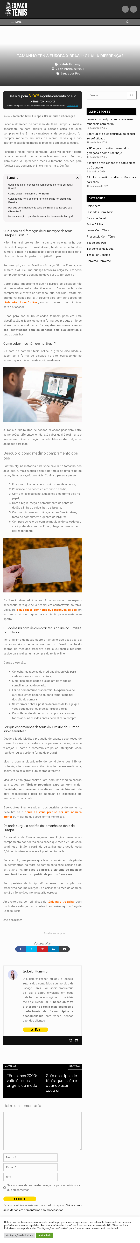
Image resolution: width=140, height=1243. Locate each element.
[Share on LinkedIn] (53, 949)
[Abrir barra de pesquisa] (127, 22)
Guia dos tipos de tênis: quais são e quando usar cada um (61, 1083)
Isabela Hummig (69, 64)
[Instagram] (133, 9)
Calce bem (93, 206)
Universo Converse (99, 261)
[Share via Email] (64, 949)
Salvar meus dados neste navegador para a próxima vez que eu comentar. (44, 1187)
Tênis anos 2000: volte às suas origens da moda (22, 1080)
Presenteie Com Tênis (101, 236)
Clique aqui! (72, 105)
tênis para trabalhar (61, 902)
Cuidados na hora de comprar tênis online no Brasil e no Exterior (39, 200)
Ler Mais (35, 1029)
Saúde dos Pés (70, 73)
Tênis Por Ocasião (98, 255)
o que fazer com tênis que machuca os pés (46, 610)
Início (6, 116)
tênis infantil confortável (20, 302)
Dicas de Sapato (97, 218)
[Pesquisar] (132, 95)
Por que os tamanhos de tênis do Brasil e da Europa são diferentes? (40, 209)
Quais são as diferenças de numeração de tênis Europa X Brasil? (40, 186)
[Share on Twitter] (31, 949)
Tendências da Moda (100, 249)
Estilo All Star (95, 224)
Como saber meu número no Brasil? (28, 193)
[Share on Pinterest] (42, 949)
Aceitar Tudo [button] (44, 1235)
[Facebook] (125, 9)
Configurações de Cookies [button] (19, 1235)
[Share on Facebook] (20, 949)
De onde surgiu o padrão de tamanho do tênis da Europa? (40, 216)
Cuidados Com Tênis (100, 212)
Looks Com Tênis (98, 230)
